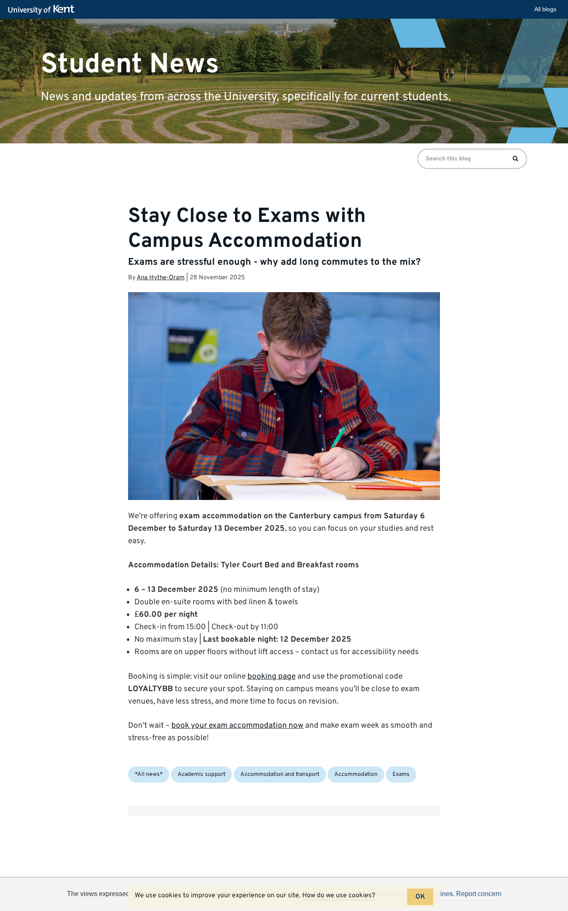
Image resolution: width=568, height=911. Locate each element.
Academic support (201, 774)
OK (420, 897)
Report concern (478, 893)
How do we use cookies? (338, 895)
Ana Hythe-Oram (161, 278)
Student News (130, 64)
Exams (401, 774)
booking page (271, 677)
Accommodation (356, 774)
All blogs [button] (545, 9)
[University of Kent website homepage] (43, 10)
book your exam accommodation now (237, 726)
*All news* (149, 774)
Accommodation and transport (279, 774)
